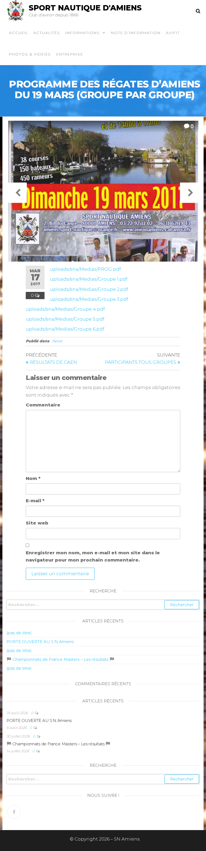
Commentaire (43, 405)
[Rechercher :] (103, 605)
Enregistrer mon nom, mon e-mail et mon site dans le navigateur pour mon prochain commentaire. (93, 556)
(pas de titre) (19, 632)
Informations (82, 33)
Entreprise (69, 54)
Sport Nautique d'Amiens (85, 7)
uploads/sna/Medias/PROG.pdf (85, 269)
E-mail (35, 500)
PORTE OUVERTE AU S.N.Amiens (40, 641)
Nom (33, 478)
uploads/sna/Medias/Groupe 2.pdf (89, 289)
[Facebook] (14, 812)
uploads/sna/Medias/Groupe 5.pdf (65, 319)
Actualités (47, 33)
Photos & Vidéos (30, 54)
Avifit (173, 33)
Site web (37, 523)
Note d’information (136, 33)
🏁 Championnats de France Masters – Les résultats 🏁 (60, 659)
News (57, 341)
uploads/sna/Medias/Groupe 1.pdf (88, 279)
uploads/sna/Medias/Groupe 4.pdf (65, 309)
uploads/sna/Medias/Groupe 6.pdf (65, 329)
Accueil (18, 33)
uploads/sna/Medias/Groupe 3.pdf (89, 299)
